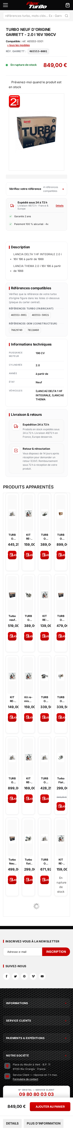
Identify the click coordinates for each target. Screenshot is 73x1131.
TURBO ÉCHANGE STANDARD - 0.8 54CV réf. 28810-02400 (45, 699)
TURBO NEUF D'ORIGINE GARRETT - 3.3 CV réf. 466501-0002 (44, 780)
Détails (59, 205)
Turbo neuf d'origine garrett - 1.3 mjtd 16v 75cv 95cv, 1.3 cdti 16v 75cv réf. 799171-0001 (12, 617)
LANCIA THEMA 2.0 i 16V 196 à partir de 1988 (37, 268)
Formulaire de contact (25, 1079)
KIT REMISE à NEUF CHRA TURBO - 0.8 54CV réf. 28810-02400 (61, 861)
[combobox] (36, 15)
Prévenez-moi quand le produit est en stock (35, 84)
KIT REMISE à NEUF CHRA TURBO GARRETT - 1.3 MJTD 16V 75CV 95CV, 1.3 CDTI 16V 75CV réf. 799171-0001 (45, 617)
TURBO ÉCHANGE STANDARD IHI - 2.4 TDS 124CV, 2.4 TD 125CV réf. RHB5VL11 (61, 699)
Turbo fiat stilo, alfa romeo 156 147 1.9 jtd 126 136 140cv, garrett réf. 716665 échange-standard (28, 861)
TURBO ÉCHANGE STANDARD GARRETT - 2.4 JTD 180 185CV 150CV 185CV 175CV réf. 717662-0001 (44, 536)
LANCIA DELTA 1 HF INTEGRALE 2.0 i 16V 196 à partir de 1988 (37, 257)
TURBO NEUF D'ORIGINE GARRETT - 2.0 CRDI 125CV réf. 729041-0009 (61, 617)
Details (12, 1123)
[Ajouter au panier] (12, 555)
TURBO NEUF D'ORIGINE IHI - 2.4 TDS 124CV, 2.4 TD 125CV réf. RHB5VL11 (12, 536)
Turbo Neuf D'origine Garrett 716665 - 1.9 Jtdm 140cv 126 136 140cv (12, 861)
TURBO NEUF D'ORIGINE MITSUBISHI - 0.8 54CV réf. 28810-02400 (44, 861)
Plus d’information (43, 1123)
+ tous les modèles (18, 45)
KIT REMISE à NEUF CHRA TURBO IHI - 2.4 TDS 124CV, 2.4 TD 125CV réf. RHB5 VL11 (28, 536)
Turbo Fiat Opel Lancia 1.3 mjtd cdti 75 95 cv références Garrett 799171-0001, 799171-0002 (61, 780)
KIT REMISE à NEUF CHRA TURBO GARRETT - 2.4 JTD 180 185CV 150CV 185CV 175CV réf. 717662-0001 (28, 780)
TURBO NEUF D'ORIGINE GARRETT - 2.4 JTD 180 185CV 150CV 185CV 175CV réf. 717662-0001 (12, 780)
